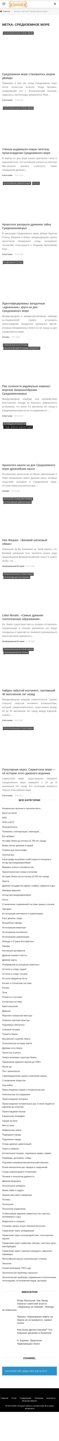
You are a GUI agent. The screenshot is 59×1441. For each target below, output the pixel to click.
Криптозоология (10, 1006)
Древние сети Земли (12, 1048)
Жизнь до (7, 1066)
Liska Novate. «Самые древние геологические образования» (22, 617)
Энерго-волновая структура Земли (19, 1057)
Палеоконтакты (9, 827)
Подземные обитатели (13, 1025)
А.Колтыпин (7, 100)
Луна (4, 992)
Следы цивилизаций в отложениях (19, 1172)
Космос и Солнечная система (16, 983)
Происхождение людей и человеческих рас (23, 1089)
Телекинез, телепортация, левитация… (21, 831)
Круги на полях (9, 813)
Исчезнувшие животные (14, 927)
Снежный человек (11, 1029)
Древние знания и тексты (14, 955)
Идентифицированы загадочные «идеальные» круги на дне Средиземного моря (23, 307)
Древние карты (9, 960)
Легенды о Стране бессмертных (18, 941)
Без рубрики (8, 836)
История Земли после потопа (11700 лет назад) (25, 876)
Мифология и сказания (13, 1221)
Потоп (36, 183)
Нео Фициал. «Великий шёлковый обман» (24, 542)
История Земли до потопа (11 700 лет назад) (24, 841)
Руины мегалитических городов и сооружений (24, 1167)
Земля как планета (11, 1052)
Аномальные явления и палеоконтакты (21, 808)
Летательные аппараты (13, 1185)
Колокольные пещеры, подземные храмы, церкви (26, 1153)
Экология (6, 1263)
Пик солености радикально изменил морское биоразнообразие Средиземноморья (26, 389)
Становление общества (13, 1080)
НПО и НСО (8, 822)
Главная (4, 1398)
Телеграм (39, 1398)
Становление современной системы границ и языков (28, 904)
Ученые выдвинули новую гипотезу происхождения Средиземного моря (26, 151)
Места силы (8, 1125)
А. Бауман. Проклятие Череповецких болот (29, 1341)
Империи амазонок (11, 890)
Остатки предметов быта (14, 978)
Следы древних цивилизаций (18, 427)
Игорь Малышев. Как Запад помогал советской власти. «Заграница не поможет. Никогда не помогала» (28, 1304)
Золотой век (8, 855)
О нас (13, 1398)
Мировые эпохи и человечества (18, 867)
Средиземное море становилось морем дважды (28, 76)
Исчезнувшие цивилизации (17, 183)
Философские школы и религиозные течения (24, 1259)
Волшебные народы (12, 923)
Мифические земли (11, 1130)
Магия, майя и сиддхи (13, 1190)
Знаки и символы (10, 1148)
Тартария (6, 909)
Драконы (6, 1011)
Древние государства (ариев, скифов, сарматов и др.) (28, 885)
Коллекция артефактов (14, 424)
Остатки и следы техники (14, 974)
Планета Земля (9, 1034)
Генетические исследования (16, 1094)
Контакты (51, 1398)
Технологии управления (13, 1209)
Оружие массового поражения (17, 1195)
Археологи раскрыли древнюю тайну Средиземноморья (26, 226)
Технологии (7, 1204)
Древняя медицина (11, 1181)
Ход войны (7, 1085)
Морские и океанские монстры (17, 1015)
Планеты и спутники (12, 997)
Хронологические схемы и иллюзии (19, 872)
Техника (6, 1199)
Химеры (6, 946)
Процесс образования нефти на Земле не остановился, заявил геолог (35, 1319)
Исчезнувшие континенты (17, 577)
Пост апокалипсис (11, 1071)
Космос (5, 987)
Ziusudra (5, 337)
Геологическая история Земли (18, 33)
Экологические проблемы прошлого (22, 348)
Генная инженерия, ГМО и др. (16, 1268)
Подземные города (11, 1139)
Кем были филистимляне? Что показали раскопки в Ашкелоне (34, 1331)
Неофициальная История (13, 566)
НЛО (4, 817)
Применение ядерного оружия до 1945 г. (21, 1062)
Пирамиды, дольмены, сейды (16, 1158)
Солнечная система (12, 1001)
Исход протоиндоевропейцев (18, 499)
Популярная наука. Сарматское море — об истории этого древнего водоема (29, 771)
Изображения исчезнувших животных (20, 964)
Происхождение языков (13, 1111)
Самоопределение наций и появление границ (24, 1076)
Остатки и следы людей (14, 969)
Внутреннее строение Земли (16, 1039)
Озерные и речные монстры (16, 1020)
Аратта (5, 881)
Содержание (25, 1398)
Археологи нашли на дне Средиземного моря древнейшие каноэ (28, 467)
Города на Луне (9, 1121)
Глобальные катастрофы (15, 345)
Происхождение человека (15, 1099)
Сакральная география (13, 1116)
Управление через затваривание (18, 1230)
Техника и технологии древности (18, 1176)
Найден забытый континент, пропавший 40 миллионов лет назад (28, 692)
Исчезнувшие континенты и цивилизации (22, 913)
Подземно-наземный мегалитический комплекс (25, 1162)
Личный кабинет (29, 1400)
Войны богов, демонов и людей (17, 845)
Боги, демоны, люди (12, 918)
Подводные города (13, 262)
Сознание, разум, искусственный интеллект (24, 1226)
